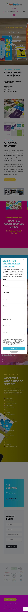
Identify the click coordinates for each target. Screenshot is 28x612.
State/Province (7, 319)
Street (4, 305)
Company (5, 332)
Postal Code (6, 325)
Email (4, 279)
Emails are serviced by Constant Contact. (10, 344)
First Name (6, 285)
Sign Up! (14, 348)
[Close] (23, 259)
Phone (4, 299)
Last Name (6, 292)
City (4, 312)
